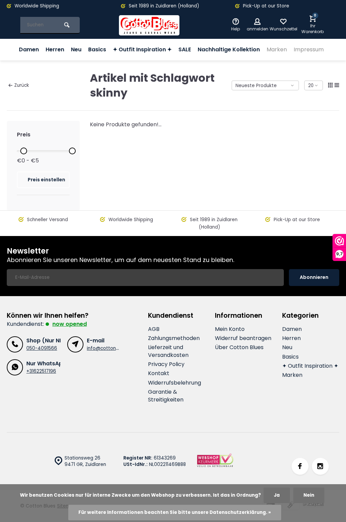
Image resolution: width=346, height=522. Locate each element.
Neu (76, 49)
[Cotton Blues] (149, 25)
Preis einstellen (46, 179)
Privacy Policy (166, 364)
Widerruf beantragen (243, 338)
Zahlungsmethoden (174, 338)
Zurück (21, 85)
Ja (277, 495)
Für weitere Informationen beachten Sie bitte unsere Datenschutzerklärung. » (174, 512)
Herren (55, 49)
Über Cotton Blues (239, 347)
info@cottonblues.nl (110, 348)
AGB (153, 329)
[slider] (23, 151)
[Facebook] (300, 466)
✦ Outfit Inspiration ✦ (142, 49)
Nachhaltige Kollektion (229, 49)
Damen (29, 49)
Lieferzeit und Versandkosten (168, 351)
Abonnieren (314, 277)
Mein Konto (230, 329)
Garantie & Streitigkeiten (165, 395)
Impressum (309, 49)
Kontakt (158, 373)
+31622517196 (41, 371)
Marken (277, 49)
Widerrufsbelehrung (174, 383)
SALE (184, 49)
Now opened (69, 324)
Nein (308, 495)
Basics (97, 49)
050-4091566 (41, 348)
